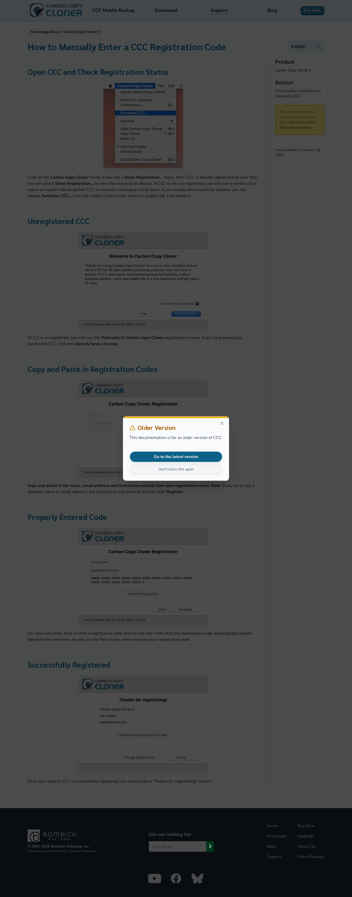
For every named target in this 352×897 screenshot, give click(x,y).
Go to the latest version (176, 457)
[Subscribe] (210, 846)
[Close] (222, 423)
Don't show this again (176, 469)
